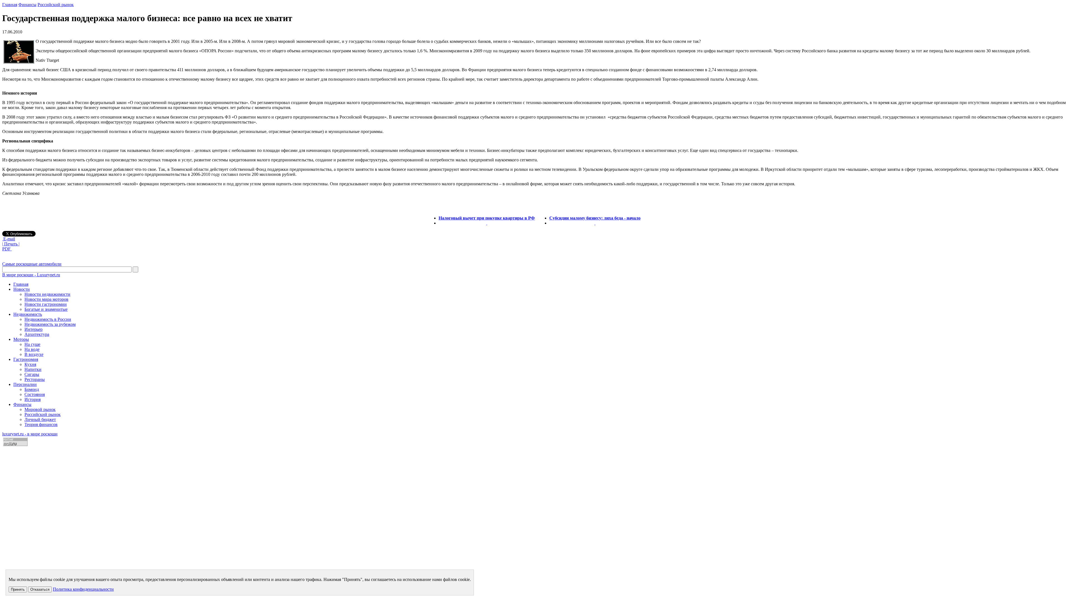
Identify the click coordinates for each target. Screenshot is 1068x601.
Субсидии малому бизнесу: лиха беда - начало (595, 218)
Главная (9, 4)
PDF (7, 249)
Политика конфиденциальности (83, 589)
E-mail (8, 239)
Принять (18, 589)
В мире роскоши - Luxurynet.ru (31, 274)
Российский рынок (56, 4)
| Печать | (10, 244)
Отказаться (40, 589)
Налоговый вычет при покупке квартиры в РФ (487, 218)
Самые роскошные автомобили (31, 264)
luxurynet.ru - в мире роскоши (30, 434)
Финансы (27, 4)
